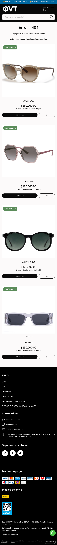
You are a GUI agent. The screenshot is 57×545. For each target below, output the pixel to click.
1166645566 (11, 424)
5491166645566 (13, 419)
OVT (4, 382)
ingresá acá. (42, 528)
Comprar (20, 357)
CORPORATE (8, 391)
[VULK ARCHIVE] (47, 276)
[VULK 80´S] (47, 357)
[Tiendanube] (10, 535)
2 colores (28, 336)
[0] (44, 10)
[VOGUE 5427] (47, 115)
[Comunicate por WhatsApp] (53, 533)
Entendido (49, 542)
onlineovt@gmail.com (14, 429)
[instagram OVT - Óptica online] (5, 453)
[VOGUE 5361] (47, 195)
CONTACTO (7, 396)
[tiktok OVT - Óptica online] (20, 453)
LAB (3, 386)
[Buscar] (52, 17)
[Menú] (52, 9)
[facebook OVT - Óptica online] (13, 453)
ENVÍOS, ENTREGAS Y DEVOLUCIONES (19, 406)
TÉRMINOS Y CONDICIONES (14, 401)
